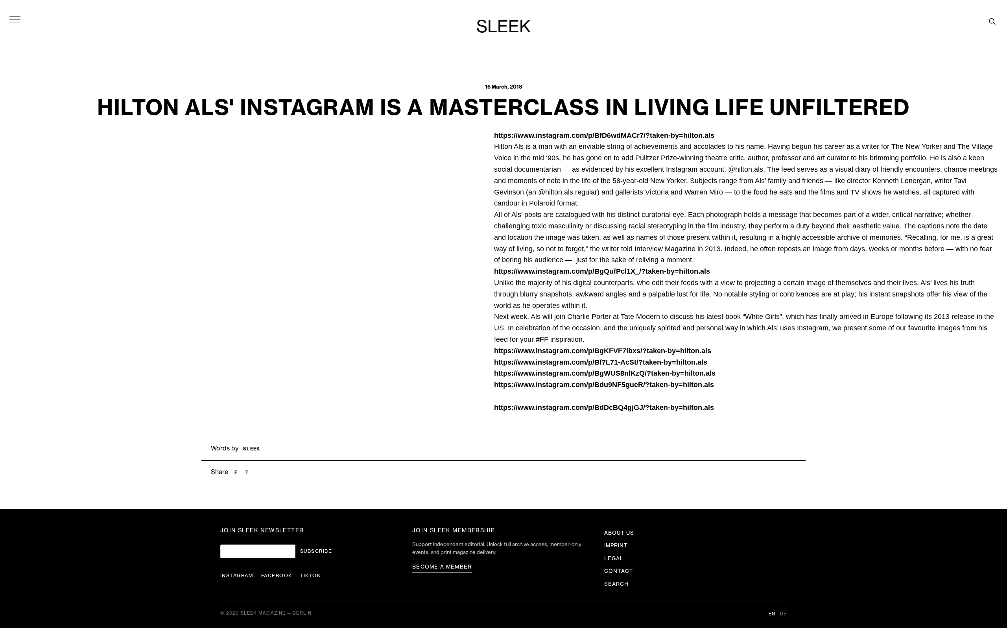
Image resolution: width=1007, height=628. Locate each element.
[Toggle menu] (14, 19)
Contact (618, 571)
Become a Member (442, 566)
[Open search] (992, 21)
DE (783, 614)
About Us (619, 532)
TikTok (310, 575)
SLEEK (503, 27)
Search (616, 584)
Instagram (236, 575)
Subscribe (316, 551)
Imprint (616, 545)
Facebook (276, 575)
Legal (613, 558)
